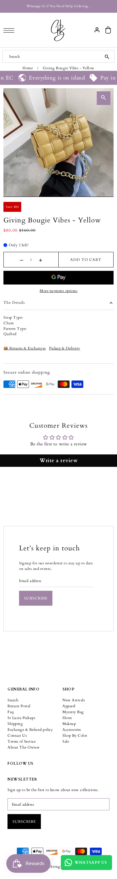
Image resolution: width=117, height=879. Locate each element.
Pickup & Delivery (64, 348)
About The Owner (23, 747)
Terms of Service (21, 741)
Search (12, 700)
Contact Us (17, 735)
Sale (65, 741)
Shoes (67, 717)
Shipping (15, 723)
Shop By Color (74, 735)
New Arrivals (73, 700)
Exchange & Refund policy (30, 729)
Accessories (71, 729)
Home (27, 68)
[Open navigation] (10, 30)
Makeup (69, 723)
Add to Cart (85, 259)
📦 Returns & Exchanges (24, 348)
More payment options (58, 290)
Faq (10, 711)
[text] (58, 320)
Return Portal (19, 706)
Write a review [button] (58, 460)
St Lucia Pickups (21, 717)
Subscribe (35, 598)
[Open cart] (108, 30)
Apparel (69, 706)
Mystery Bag (73, 711)
